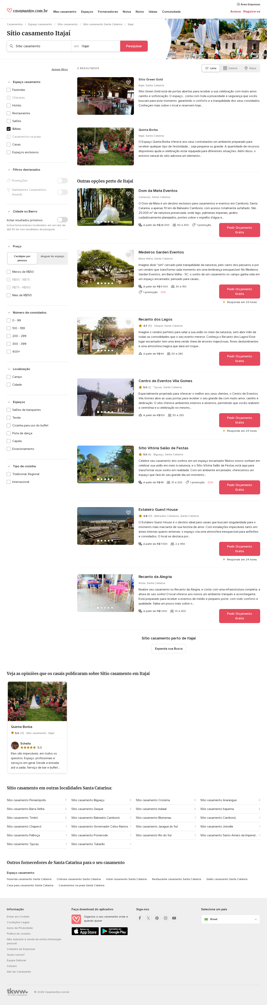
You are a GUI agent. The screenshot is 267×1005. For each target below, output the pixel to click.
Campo (17, 377)
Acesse (235, 11)
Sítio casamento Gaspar (87, 809)
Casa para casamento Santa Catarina (30, 885)
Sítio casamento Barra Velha (25, 809)
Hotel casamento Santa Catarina (126, 879)
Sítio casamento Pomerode (89, 835)
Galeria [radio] (232, 68)
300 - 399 (19, 344)
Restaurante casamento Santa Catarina (176, 879)
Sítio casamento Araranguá (218, 800)
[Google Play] (114, 934)
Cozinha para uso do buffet (30, 425)
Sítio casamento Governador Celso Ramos (99, 826)
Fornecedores (108, 12)
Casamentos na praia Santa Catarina (81, 885)
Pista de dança (22, 433)
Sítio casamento (67, 24)
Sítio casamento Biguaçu (87, 800)
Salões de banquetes (26, 410)
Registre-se (251, 11)
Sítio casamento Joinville (216, 826)
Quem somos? (16, 954)
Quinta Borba (148, 130)
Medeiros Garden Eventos (161, 252)
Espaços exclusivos (25, 152)
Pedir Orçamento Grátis (239, 230)
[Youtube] (174, 918)
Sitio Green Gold (151, 79)
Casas (16, 144)
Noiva (127, 12)
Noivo (140, 12)
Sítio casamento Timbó (22, 818)
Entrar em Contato (18, 916)
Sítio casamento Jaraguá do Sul (157, 826)
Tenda (16, 418)
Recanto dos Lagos (155, 319)
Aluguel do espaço (52, 256)
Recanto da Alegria (155, 576)
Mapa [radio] (252, 68)
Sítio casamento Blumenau (153, 818)
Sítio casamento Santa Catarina (103, 24)
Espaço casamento (40, 24)
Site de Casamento (19, 971)
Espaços (87, 12)
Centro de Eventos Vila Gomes (165, 381)
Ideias (153, 12)
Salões (16, 121)
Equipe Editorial (16, 960)
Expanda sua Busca (169, 649)
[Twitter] (148, 918)
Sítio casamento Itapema (217, 809)
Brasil (213, 919)
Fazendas (18, 90)
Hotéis (16, 105)
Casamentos (15, 24)
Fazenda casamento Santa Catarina (29, 879)
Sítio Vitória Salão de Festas (163, 448)
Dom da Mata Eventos (158, 190)
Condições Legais (18, 922)
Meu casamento (64, 12)
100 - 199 (18, 328)
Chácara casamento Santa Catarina (79, 879)
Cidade (17, 385)
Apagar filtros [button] (60, 69)
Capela (17, 441)
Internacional (20, 482)
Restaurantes (21, 113)
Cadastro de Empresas (21, 949)
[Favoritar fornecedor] (128, 82)
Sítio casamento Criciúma (153, 800)
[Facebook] (139, 918)
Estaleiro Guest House (158, 509)
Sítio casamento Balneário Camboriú (95, 818)
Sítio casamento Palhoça (23, 835)
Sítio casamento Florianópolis (26, 800)
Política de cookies (18, 933)
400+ (16, 352)
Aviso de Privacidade (20, 928)
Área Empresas (250, 4)
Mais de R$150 (22, 295)
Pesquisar (134, 46)
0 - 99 (16, 320)
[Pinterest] (156, 918)
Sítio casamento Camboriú (218, 818)
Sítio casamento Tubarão (88, 844)
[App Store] (85, 934)
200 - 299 (19, 336)
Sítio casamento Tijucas (23, 844)
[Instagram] (165, 918)
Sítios (16, 129)
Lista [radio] (213, 68)
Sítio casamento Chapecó (24, 826)
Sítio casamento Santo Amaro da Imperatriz (229, 835)
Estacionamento (23, 449)
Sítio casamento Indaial (151, 809)
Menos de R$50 (23, 272)
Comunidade (171, 12)
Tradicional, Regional (25, 474)
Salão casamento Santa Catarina (226, 879)
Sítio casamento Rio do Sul (153, 835)
